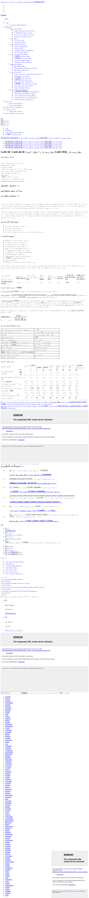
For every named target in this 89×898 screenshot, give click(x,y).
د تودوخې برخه (16, 28)
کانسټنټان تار (20, 46)
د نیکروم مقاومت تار (23, 62)
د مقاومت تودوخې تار (19, 54)
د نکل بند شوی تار (22, 87)
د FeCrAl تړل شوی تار (23, 79)
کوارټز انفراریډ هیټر (24, 34)
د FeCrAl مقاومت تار (22, 58)
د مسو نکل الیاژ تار (64, 305)
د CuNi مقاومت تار (22, 56)
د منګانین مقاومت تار (24, 50)
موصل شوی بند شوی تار (23, 81)
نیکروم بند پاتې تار (23, 85)
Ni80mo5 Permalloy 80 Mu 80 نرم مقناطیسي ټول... (33, 483)
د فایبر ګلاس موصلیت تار (24, 93)
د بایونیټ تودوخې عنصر (24, 30)
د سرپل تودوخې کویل (22, 36)
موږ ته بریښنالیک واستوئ (12, 181)
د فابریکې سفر (16, 111)
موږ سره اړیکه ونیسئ (14, 113)
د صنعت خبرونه (16, 105)
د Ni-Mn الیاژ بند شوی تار (25, 83)
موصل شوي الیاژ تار (18, 89)
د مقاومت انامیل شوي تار (25, 95)
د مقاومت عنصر (16, 64)
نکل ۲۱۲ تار (19, 40)
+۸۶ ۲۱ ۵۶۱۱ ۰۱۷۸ (13, 538)
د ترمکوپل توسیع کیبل (24, 99)
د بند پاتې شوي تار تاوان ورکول (28, 74)
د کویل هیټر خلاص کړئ (23, 32)
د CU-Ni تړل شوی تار (22, 77)
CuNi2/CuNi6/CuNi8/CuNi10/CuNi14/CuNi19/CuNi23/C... (36, 502)
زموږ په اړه (10, 109)
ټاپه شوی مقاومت (21, 70)
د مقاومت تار (31, 297)
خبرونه (8, 101)
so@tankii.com (10, 531)
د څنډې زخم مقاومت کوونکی (25, 68)
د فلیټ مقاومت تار (22, 60)
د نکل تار (14, 38)
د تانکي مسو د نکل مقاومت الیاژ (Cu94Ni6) (30, 475)
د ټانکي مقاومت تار (18, 24)
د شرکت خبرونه (16, 103)
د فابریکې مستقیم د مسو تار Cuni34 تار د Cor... (33, 510)
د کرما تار (18, 48)
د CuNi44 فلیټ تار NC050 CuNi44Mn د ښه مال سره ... (35, 491)
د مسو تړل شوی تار (22, 75)
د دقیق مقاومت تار (18, 44)
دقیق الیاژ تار (21, 52)
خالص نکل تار (20, 42)
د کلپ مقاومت (20, 66)
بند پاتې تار (15, 72)
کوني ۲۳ (48, 295)
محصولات (8, 26)
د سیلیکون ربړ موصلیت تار (25, 97)
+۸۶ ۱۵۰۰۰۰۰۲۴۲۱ (22, 2)
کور (6, 22)
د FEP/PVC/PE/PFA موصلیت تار (26, 91)
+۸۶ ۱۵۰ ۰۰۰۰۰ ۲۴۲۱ (14, 535)
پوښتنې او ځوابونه (13, 107)
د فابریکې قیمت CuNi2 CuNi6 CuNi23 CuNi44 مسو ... (34, 521)
